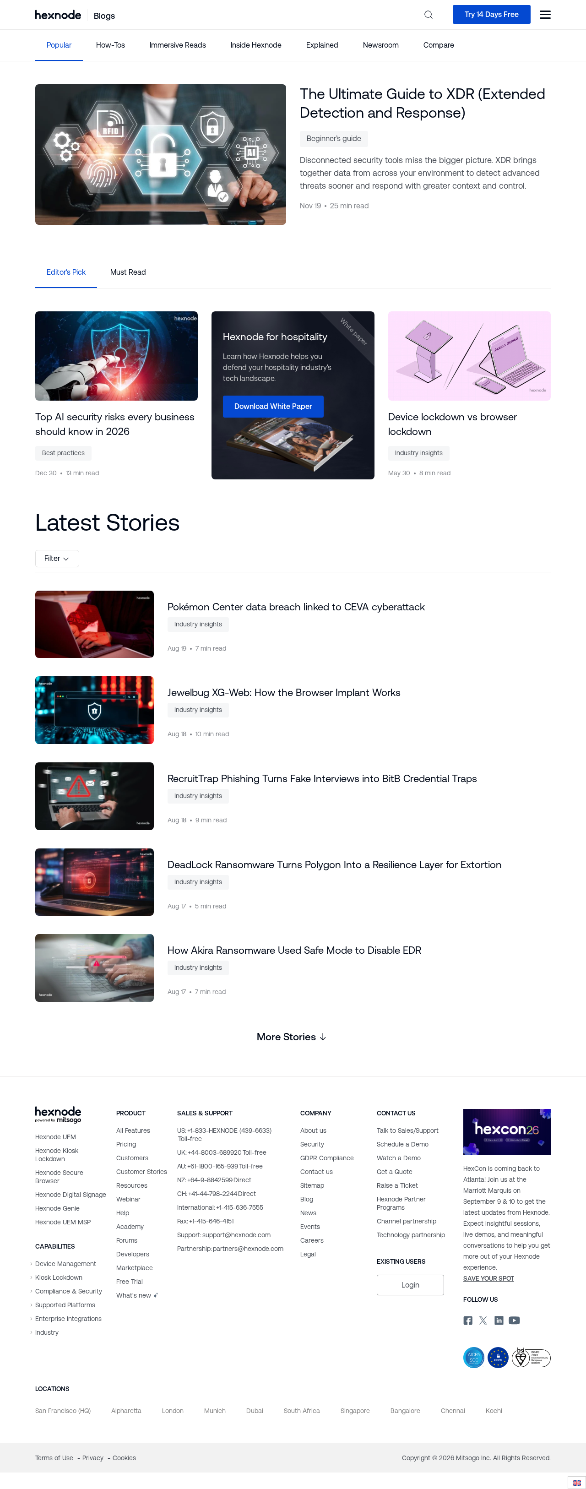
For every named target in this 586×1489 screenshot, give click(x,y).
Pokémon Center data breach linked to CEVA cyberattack (296, 607)
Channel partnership (406, 1221)
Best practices (63, 452)
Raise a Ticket (397, 1185)
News (308, 1213)
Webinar (128, 1199)
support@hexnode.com (224, 1235)
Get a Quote (394, 1171)
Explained (322, 45)
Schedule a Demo (403, 1144)
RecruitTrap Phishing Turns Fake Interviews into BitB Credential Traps (322, 778)
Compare (438, 45)
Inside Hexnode (256, 45)
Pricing (126, 1144)
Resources (131, 1185)
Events (310, 1226)
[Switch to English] (577, 1483)
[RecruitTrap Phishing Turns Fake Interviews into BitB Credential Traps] (94, 796)
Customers (132, 1158)
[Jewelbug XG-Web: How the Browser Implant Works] (94, 710)
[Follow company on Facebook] (466, 1319)
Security (312, 1144)
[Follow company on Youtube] (514, 1319)
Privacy (93, 1458)
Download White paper (273, 406)
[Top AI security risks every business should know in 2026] (116, 356)
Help (122, 1213)
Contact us (316, 1171)
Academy (130, 1226)
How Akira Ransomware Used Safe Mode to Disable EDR (294, 950)
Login (410, 1285)
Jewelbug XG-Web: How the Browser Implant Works (284, 692)
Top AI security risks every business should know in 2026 (115, 424)
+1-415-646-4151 (205, 1221)
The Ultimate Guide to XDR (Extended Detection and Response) (422, 103)
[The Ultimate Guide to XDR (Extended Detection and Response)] (160, 154)
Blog (306, 1199)
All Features (133, 1130)
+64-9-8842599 (214, 1180)
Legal (308, 1254)
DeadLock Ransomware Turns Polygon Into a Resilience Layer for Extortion (335, 864)
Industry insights (419, 452)
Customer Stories (141, 1171)
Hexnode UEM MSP (63, 1222)
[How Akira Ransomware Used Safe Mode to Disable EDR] (94, 968)
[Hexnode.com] (58, 14)
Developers (132, 1254)
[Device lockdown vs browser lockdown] (469, 356)
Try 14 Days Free (492, 14)
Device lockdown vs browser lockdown (452, 424)
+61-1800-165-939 (220, 1166)
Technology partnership (411, 1235)
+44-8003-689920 (221, 1152)
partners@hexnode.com (230, 1248)
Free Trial (129, 1281)
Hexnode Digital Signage (70, 1194)
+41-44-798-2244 (216, 1193)
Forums (126, 1240)
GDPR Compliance (327, 1158)
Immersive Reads (178, 45)
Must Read (128, 272)
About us (313, 1130)
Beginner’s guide (334, 138)
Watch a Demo (399, 1158)
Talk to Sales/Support (408, 1130)
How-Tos (110, 45)
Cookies (124, 1458)
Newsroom (381, 45)
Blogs (104, 16)
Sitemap (312, 1185)
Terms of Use (55, 1458)
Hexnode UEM (55, 1137)
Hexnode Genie (57, 1208)
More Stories (286, 1037)
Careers (312, 1240)
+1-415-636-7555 (220, 1207)
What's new (133, 1295)
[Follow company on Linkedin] (498, 1319)
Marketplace (134, 1268)
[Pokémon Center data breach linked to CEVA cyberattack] (94, 624)
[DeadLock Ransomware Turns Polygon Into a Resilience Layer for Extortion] (94, 882)
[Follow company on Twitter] (482, 1319)
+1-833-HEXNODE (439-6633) (224, 1134)
